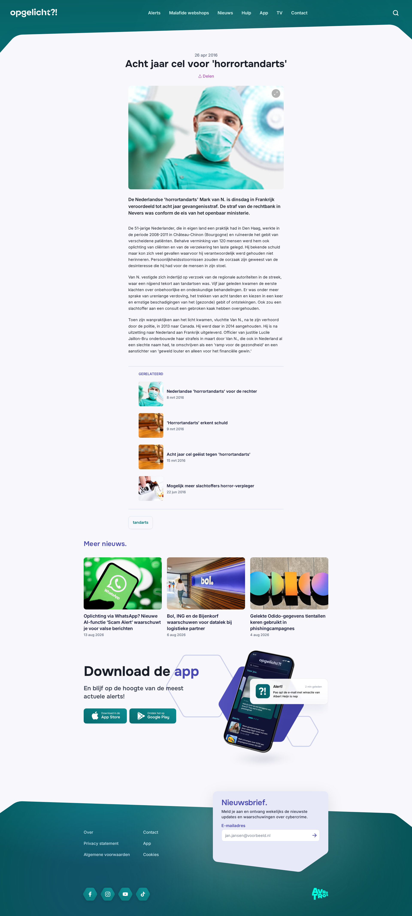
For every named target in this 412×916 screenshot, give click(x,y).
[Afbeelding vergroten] (276, 93)
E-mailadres (233, 825)
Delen (208, 76)
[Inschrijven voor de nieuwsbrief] (314, 835)
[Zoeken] (396, 13)
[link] (33, 13)
